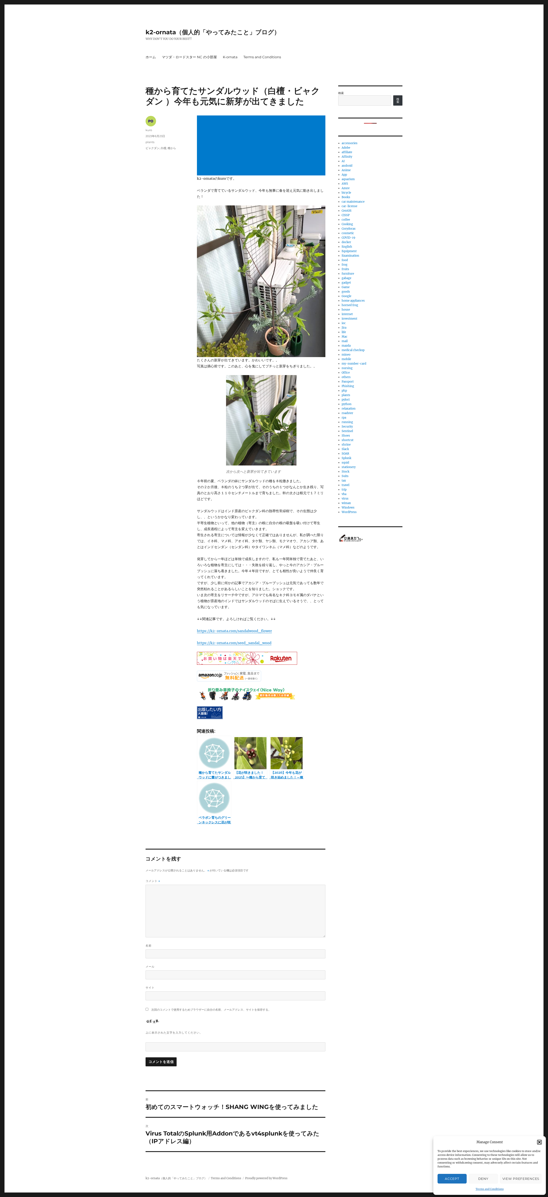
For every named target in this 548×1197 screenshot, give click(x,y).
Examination (350, 255)
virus (345, 498)
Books (346, 197)
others (346, 377)
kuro (149, 130)
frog (344, 264)
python (346, 404)
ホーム (151, 57)
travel (345, 485)
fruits (345, 269)
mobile (346, 359)
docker (346, 242)
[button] (539, 1142)
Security (347, 426)
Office (346, 372)
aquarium (348, 179)
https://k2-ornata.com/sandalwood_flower (234, 631)
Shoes (346, 435)
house (346, 309)
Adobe (346, 148)
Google (346, 296)
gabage (346, 278)
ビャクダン (152, 148)
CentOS (346, 210)
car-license (349, 206)
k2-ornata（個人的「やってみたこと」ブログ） (213, 32)
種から (172, 148)
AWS (345, 184)
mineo (346, 354)
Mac (344, 336)
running (347, 422)
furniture (348, 273)
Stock (345, 471)
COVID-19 (348, 237)
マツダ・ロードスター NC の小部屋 (189, 57)
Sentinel (347, 431)
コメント (153, 881)
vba (344, 494)
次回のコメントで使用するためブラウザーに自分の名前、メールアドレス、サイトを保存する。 (211, 1009)
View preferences (520, 1179)
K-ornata (230, 57)
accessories (349, 143)
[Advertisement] (262, 146)
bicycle (346, 193)
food (345, 260)
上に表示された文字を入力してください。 (174, 1032)
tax (344, 480)
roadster (347, 413)
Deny (483, 1179)
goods (346, 291)
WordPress (349, 512)
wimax (346, 503)
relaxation (349, 408)
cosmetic (348, 233)
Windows (348, 507)
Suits (345, 476)
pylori (346, 399)
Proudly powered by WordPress (266, 1178)
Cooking (347, 224)
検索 (341, 93)
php (344, 390)
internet (347, 314)
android (347, 166)
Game (346, 287)
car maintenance (353, 201)
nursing (347, 368)
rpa (344, 417)
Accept (452, 1179)
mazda (346, 345)
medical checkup (353, 350)
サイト (150, 987)
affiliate (347, 152)
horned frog (350, 305)
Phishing (348, 386)
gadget (346, 282)
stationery (349, 467)
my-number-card (354, 363)
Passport (348, 381)
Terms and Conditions (490, 1189)
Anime (346, 170)
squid (345, 462)
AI (343, 161)
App (344, 175)
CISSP (346, 215)
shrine (346, 444)
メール (150, 966)
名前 (149, 945)
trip (344, 489)
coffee (346, 219)
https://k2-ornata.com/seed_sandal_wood (234, 643)
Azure (346, 188)
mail (345, 341)
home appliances (353, 300)
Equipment (349, 251)
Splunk (346, 458)
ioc (344, 323)
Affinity (347, 157)
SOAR (345, 453)
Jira (344, 327)
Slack (345, 449)
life (344, 332)
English (347, 246)
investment (349, 318)
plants (150, 142)
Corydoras (349, 228)
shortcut (347, 440)
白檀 (163, 148)
